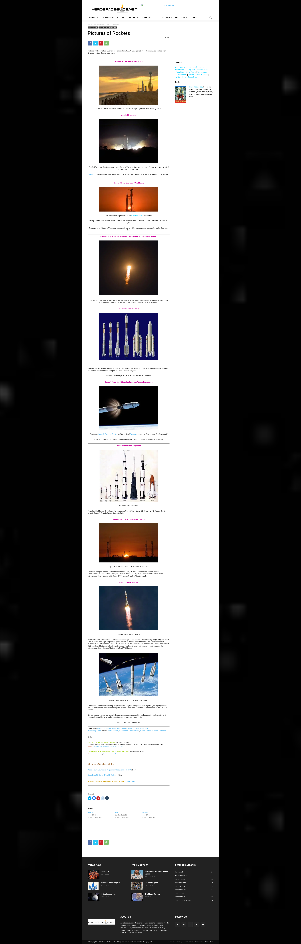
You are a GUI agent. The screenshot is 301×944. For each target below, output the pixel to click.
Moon (141, 729)
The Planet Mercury (152, 894)
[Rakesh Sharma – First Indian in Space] (137, 874)
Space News (209, 942)
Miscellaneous (181, 74)
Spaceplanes (190, 69)
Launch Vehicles (109, 18)
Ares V (90, 812)
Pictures (133, 18)
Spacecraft (165, 18)
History (92, 18)
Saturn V (145, 812)
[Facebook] (90, 43)
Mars (99, 731)
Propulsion (180, 72)
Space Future (191, 72)
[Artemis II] (93, 874)
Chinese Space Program (110, 883)
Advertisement (188, 942)
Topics (194, 18)
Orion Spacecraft (108, 894)
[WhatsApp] (106, 43)
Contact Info (130, 781)
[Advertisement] (128, 825)
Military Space (181, 77)
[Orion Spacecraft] (93, 897)
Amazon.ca (119, 746)
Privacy (179, 942)
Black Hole (116, 729)
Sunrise (155, 731)
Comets (124, 729)
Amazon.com (136, 216)
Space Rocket (112, 27)
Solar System (148, 18)
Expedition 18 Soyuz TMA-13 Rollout (102, 775)
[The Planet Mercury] (137, 897)
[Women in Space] (137, 886)
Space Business (202, 74)
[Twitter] (95, 43)
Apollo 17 (92, 174)
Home (90, 24)
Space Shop (180, 18)
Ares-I (117, 812)
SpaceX (101, 434)
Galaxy (136, 729)
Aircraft (191, 74)
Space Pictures (99, 24)
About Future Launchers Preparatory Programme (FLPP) (109, 770)
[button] (210, 18)
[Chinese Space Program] (93, 886)
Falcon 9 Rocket (111, 434)
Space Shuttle (134, 731)
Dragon (133, 434)
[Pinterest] (101, 43)
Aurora (99, 729)
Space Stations (202, 69)
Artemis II (105, 871)
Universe (162, 731)
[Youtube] (203, 924)
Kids (123, 18)
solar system (113, 731)
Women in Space (151, 883)
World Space (202, 72)
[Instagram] (184, 924)
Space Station (145, 731)
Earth (130, 729)
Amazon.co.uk (108, 746)
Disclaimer (171, 942)
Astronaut (107, 729)
